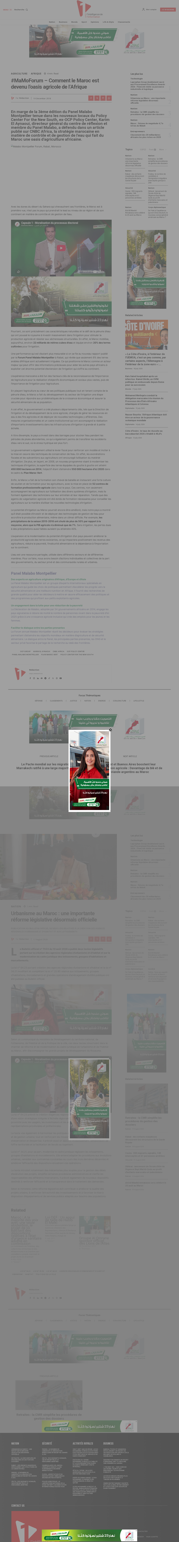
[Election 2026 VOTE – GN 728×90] (89, 1541)
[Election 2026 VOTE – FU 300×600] (89, 809)
